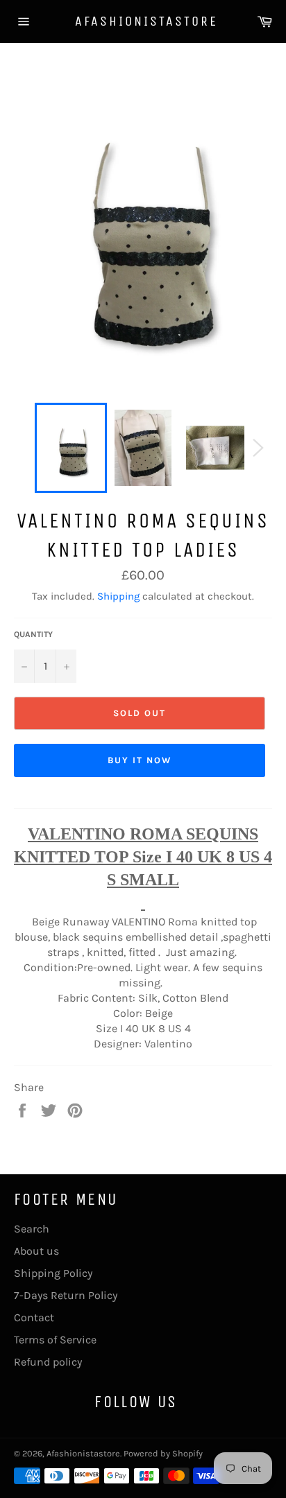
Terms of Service (55, 1339)
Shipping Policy (53, 1273)
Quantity (33, 634)
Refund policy (48, 1361)
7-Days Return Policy (65, 1295)
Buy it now (139, 760)
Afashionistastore (143, 21)
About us (36, 1250)
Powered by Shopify (163, 1453)
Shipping (118, 596)
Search (31, 1228)
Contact (34, 1317)
